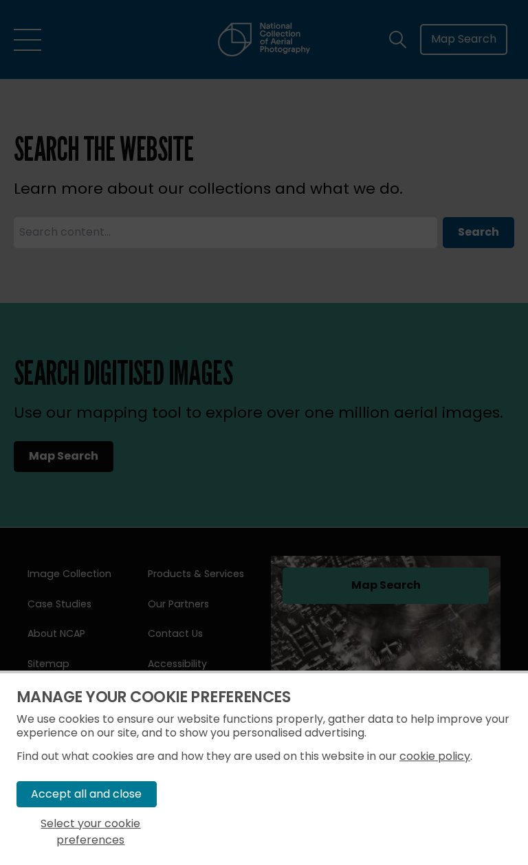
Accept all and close (86, 794)
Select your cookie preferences (90, 832)
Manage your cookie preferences (153, 697)
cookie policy (434, 756)
